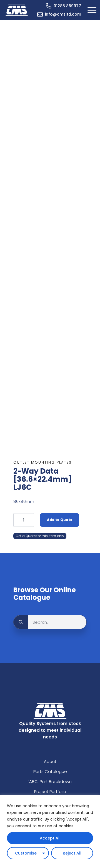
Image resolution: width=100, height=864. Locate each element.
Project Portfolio (50, 791)
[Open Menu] (92, 10)
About (50, 761)
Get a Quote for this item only (40, 535)
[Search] (21, 622)
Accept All (50, 838)
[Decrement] (18, 520)
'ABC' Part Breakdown (50, 781)
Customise (26, 853)
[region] (50, 829)
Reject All (72, 853)
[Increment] (30, 520)
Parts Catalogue (50, 771)
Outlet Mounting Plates (42, 462)
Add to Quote (59, 519)
